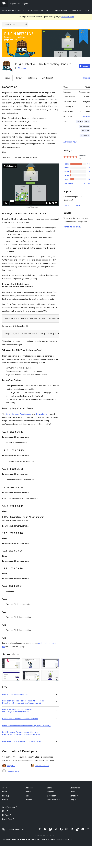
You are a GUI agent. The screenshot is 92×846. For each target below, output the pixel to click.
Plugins (27, 796)
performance (84, 126)
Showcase (29, 788)
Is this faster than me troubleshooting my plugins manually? (26, 726)
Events (72, 792)
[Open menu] (88, 3)
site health (85, 131)
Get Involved (75, 788)
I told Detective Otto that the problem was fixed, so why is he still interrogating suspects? (21, 733)
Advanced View (70, 142)
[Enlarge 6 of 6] (56, 673)
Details (7, 78)
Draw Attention (42, 414)
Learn (49, 788)
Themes (28, 792)
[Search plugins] (26, 24)
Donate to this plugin (72, 227)
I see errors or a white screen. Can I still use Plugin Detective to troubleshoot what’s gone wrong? (23, 702)
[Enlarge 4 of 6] (17, 673)
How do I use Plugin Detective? (15, 694)
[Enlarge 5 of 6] (36, 673)
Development (47, 78)
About (4, 788)
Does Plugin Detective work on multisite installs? (22, 741)
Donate (74, 796)
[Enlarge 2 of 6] (36, 661)
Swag (73, 800)
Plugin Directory (8, 10)
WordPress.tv (53, 800)
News (4, 792)
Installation (32, 78)
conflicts (80, 121)
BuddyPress (8, 819)
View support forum (72, 205)
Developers (51, 796)
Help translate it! (67, 17)
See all (87, 184)
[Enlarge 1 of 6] (17, 661)
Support (86, 78)
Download (84, 66)
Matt (5, 811)
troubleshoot (84, 135)
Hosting (5, 796)
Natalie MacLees (42, 765)
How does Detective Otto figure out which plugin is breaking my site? (17, 710)
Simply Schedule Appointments (18, 414)
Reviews (18, 78)
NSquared (22, 68)
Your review (68, 184)
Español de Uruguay (16, 829)
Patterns (28, 800)
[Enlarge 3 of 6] (56, 661)
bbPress (6, 815)
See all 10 (86, 116)
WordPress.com (10, 807)
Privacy (5, 800)
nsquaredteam (13, 771)
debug (86, 121)
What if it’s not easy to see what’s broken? (20, 719)
